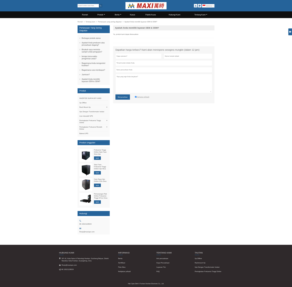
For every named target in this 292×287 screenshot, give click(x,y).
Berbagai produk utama (91, 38)
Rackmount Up (200, 263)
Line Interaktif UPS (86, 116)
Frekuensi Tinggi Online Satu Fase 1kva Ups (100, 152)
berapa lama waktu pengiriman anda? (89, 57)
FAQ (158, 271)
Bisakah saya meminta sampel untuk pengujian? (92, 51)
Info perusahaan (162, 258)
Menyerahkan (123, 97)
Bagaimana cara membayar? (93, 70)
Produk (100, 15)
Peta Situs (121, 267)
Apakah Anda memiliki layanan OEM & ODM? (91, 80)
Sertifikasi (121, 263)
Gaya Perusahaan (162, 263)
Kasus (132, 15)
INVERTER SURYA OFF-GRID (90, 98)
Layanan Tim (161, 267)
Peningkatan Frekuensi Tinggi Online (208, 271)
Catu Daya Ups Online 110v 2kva (100, 180)
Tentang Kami (200, 15)
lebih (97, 158)
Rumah (85, 15)
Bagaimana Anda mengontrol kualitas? (93, 64)
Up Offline (83, 103)
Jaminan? (86, 75)
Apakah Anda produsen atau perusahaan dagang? (93, 44)
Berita (117, 15)
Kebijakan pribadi (124, 271)
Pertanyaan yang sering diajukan (110, 22)
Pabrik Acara (150, 15)
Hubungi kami (66, 253)
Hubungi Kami (174, 15)
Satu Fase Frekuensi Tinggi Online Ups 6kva (100, 167)
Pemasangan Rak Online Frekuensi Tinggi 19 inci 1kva (100, 196)
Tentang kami (90, 22)
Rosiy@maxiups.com (87, 232)
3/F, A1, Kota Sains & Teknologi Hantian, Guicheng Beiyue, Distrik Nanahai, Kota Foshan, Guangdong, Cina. (85, 260)
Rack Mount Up (85, 107)
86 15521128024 (85, 224)
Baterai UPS (83, 133)
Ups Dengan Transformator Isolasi (91, 112)
